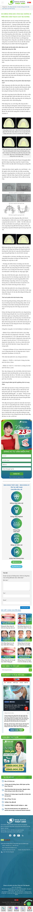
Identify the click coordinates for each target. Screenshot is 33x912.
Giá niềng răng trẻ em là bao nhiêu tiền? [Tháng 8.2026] (7, 644)
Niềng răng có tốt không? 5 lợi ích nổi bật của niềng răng (24, 661)
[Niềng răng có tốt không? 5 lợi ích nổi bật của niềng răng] (25, 652)
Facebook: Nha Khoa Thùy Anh (8, 849)
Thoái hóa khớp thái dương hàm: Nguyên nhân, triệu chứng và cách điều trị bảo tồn (17, 790)
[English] (28, 2)
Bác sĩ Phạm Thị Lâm (10, 799)
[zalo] (23, 835)
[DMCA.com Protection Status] (5, 839)
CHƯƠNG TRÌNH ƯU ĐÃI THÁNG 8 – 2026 (16, 805)
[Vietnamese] (30, 2)
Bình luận (5, 580)
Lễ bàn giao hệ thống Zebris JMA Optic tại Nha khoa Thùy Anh (17, 785)
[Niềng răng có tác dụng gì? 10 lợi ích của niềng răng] (25, 636)
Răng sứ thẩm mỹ (16, 545)
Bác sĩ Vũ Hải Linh (9, 781)
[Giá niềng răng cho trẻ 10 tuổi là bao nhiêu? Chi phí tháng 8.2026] (25, 619)
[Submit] (30, 669)
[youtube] (18, 835)
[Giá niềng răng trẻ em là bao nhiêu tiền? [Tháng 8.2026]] (8, 636)
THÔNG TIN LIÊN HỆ (10, 802)
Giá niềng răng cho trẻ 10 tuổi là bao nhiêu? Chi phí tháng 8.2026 (24, 627)
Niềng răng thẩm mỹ (16, 503)
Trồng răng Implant (16, 516)
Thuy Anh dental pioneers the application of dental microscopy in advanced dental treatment (17, 809)
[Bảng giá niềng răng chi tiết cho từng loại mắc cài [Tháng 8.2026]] (8, 619)
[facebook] (10, 835)
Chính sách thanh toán (23, 904)
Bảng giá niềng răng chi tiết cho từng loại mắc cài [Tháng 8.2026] (8, 627)
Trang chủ (4, 6)
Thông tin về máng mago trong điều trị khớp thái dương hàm (18, 795)
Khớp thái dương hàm (16, 558)
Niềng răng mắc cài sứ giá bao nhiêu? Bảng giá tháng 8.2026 (8, 661)
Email (4, 600)
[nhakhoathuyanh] (16, 2)
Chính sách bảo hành (11, 904)
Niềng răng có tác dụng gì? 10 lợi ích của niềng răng (24, 644)
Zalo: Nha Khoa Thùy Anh (8, 851)
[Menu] (2, 2)
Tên (4, 593)
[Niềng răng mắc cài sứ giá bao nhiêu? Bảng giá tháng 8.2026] (8, 652)
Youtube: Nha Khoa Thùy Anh (24, 849)
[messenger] (14, 835)
